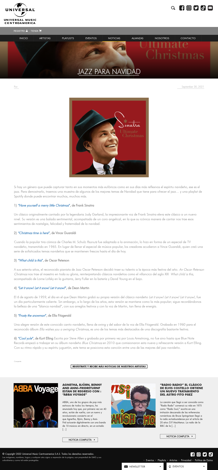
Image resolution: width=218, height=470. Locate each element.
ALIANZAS (137, 38)
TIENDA (35, 30)
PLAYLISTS (68, 38)
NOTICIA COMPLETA (80, 439)
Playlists (162, 460)
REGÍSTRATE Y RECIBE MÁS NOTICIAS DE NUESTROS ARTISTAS (109, 366)
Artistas (173, 460)
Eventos (150, 460)
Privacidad (186, 460)
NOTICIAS (114, 38)
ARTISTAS (45, 38)
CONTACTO (188, 38)
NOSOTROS (162, 38)
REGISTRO (19, 30)
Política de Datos (204, 460)
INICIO (23, 38)
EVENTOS (91, 38)
